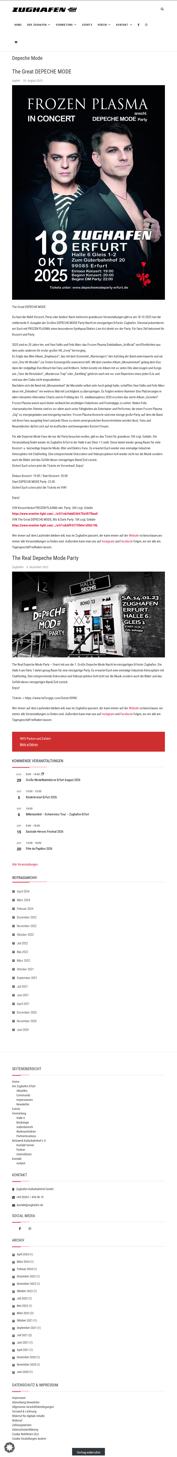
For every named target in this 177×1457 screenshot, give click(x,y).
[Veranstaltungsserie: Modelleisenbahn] (42, 774)
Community (23, 1095)
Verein (102, 24)
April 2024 (23, 891)
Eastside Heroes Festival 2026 (44, 832)
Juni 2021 (23, 995)
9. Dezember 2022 (37, 567)
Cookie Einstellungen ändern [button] (29, 1438)
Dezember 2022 (26, 917)
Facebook (126, 541)
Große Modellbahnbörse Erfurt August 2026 (53, 780)
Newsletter (22, 1104)
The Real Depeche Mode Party (45, 558)
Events (87, 24)
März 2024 (23, 900)
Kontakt (122, 24)
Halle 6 (20, 1118)
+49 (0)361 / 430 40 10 (30, 1197)
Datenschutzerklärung (25, 1429)
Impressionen (24, 1100)
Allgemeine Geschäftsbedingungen (33, 1407)
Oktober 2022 (25, 935)
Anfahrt (20, 1163)
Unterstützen (24, 1154)
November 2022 (26, 926)
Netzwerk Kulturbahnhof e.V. (29, 1140)
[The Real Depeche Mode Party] (88, 614)
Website (134, 535)
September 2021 (27, 978)
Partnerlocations (26, 1136)
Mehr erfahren (29, 744)
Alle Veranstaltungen (25, 864)
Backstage (22, 1122)
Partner (20, 1149)
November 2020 (26, 1021)
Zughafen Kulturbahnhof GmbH (35, 1189)
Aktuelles (21, 1090)
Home (18, 24)
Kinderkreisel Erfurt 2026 (41, 797)
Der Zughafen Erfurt (23, 1086)
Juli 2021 (22, 986)
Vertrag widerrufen (88, 1452)
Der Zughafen (37, 24)
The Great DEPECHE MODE (41, 71)
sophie (16, 80)
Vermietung (64, 24)
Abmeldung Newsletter (26, 1402)
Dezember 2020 (26, 1012)
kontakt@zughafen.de (29, 1205)
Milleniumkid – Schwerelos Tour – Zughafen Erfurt (57, 814)
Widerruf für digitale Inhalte (28, 1416)
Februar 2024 (25, 909)
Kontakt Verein (25, 1145)
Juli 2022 (22, 943)
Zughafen (18, 567)
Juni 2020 (23, 1030)
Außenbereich (24, 1127)
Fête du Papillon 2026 (39, 849)
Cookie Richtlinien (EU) (25, 1434)
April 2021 (23, 1004)
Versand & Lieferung (24, 1411)
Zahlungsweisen (22, 1425)
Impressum (19, 1398)
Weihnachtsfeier (26, 1131)
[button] (9, 1447)
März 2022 (23, 961)
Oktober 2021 (25, 969)
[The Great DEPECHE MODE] (88, 192)
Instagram (108, 541)
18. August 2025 (33, 80)
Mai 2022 (22, 952)
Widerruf (17, 1420)
